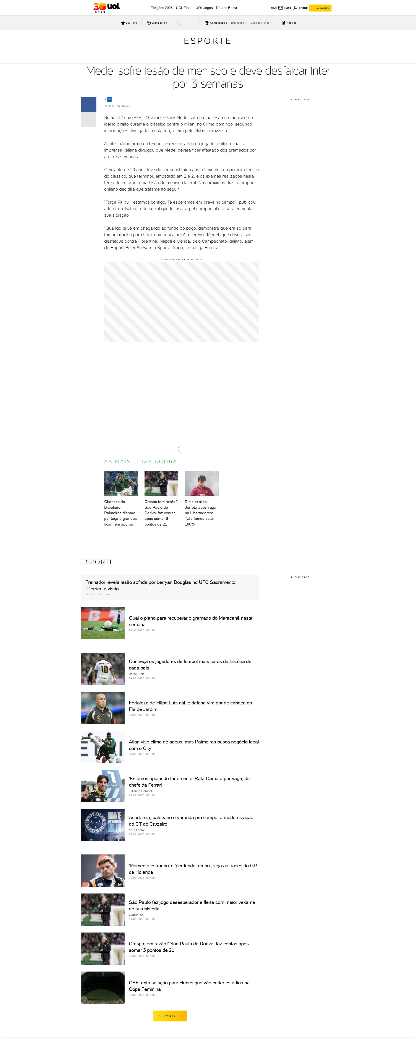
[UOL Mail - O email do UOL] (285, 8)
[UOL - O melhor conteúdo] (106, 8)
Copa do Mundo (260, 22)
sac (274, 8)
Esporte (208, 41)
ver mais (167, 1016)
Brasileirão (237, 22)
